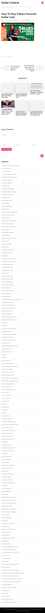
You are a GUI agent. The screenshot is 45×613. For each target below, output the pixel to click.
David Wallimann (7, 279)
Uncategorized (6, 584)
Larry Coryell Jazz (7, 427)
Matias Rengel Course (8, 439)
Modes (4, 453)
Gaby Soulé (5, 349)
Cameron (5, 241)
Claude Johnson (6, 264)
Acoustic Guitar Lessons (8, 177)
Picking (4, 471)
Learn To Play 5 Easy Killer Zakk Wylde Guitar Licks (7, 96)
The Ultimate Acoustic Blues (10, 552)
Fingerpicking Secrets (8, 337)
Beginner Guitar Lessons (8, 212)
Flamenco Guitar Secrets (8, 340)
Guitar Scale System (7, 384)
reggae (4, 485)
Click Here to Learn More (7, 56)
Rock (4, 494)
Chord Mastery (6, 244)
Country (4, 273)
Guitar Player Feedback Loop (10, 381)
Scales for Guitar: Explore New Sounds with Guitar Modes (21, 113)
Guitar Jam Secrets (7, 375)
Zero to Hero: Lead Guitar (9, 602)
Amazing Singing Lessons (9, 191)
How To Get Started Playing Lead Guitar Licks (21, 96)
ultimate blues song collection (10, 576)
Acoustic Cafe (6, 171)
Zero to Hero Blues (7, 599)
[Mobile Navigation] (42, 3)
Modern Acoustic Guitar (8, 448)
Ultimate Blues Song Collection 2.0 (11, 578)
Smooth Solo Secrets (8, 523)
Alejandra (5, 186)
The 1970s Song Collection (9, 546)
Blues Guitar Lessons (8, 226)
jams (4, 404)
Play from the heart (7, 474)
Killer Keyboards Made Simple (10, 424)
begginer (5, 209)
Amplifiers (5, 197)
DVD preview (6, 288)
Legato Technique (7, 433)
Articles (4, 203)
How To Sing (6, 398)
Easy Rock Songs (6, 302)
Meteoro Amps (6, 445)
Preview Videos (6, 477)
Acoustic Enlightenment (8, 174)
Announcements (6, 200)
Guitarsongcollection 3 (8, 389)
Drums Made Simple (7, 285)
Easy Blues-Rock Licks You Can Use (11, 299)
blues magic (5, 229)
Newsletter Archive (7, 465)
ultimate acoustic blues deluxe (10, 570)
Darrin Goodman (6, 276)
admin (2, 20)
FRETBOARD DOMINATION (9, 346)
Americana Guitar (7, 194)
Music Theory (6, 456)
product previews (7, 480)
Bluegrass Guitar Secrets (9, 221)
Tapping (5, 541)
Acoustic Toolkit (6, 183)
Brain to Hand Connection (9, 238)
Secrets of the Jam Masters (9, 512)
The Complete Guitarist (8, 549)
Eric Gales (5, 325)
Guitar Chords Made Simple (9, 366)
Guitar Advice (6, 360)
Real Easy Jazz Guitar (8, 482)
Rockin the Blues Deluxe (8, 500)
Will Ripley (5, 590)
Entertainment (6, 314)
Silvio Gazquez (6, 517)
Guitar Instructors (7, 372)
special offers (6, 535)
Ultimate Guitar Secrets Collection (11, 581)
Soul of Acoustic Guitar (8, 529)
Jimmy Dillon (6, 416)
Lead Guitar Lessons (6, 11)
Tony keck (5, 561)
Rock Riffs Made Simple (8, 497)
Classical (5, 256)
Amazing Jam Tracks (7, 189)
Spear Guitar (6, 532)
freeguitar (5, 343)
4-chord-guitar (6, 168)
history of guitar (6, 395)
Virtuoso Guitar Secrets (8, 587)
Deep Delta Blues (7, 282)
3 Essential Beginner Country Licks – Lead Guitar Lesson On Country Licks (7, 112)
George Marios (6, 351)
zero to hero (5, 596)
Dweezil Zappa (6, 296)
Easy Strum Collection (8, 305)
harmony (5, 392)
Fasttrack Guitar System (8, 334)
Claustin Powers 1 (7, 267)
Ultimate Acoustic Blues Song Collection (12, 573)
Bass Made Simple (7, 206)
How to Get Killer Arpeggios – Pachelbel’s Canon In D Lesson (36, 92)
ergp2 (4, 322)
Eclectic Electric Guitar (8, 308)
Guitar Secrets (6, 386)
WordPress (27, 611)
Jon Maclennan (6, 418)
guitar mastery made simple (9, 378)
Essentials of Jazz (7, 331)
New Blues (5, 462)
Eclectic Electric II (7, 311)
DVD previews (6, 293)
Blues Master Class (7, 232)
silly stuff (5, 514)
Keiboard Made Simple (8, 421)
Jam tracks (5, 401)
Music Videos (6, 459)
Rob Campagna (6, 488)
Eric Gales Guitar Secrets (9, 328)
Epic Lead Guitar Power (8, 317)
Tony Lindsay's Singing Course (10, 564)
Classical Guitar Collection (9, 258)
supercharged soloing (8, 538)
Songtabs (5, 526)
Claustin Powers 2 (7, 270)
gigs (4, 354)
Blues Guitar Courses (8, 223)
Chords (4, 247)
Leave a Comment (26, 20)
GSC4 (4, 357)
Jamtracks (5, 407)
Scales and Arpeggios (8, 503)
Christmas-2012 (6, 253)
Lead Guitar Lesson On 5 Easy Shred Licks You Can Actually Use (36, 113)
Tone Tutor (5, 555)
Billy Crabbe (5, 218)
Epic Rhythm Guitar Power (9, 319)
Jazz (3, 413)
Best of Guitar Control (8, 215)
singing (4, 520)
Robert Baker (6, 491)
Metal (4, 442)
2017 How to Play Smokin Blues (10, 165)
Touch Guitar (6, 567)
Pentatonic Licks (6, 468)
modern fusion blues (7, 450)
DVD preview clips (7, 290)
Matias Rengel (6, 436)
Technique (5, 544)
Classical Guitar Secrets (8, 261)
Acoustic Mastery (7, 180)
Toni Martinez (6, 558)
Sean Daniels (6, 506)
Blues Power (6, 235)
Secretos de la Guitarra (8, 509)
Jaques (4, 410)
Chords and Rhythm (7, 250)
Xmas (4, 593)
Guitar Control (10, 3)
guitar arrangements (7, 363)
